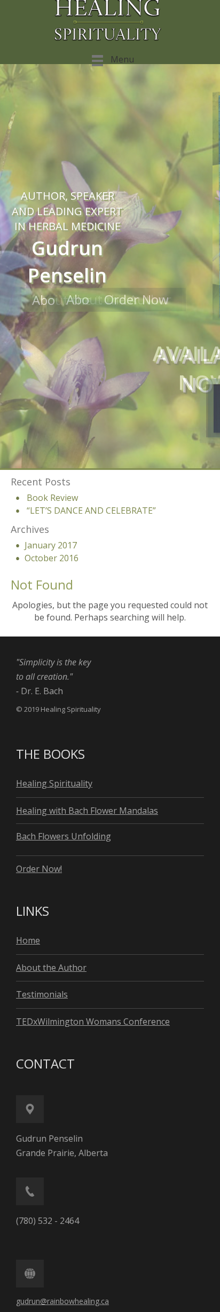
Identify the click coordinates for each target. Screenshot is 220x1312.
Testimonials (42, 994)
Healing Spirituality (54, 783)
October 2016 (51, 558)
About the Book (24, 300)
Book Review (52, 498)
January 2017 (51, 545)
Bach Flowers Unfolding (63, 836)
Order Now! (39, 869)
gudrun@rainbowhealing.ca (62, 1301)
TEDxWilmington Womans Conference (93, 1021)
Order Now (79, 300)
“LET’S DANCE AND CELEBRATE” (91, 510)
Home (28, 940)
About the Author (62, 300)
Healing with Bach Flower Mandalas (87, 810)
